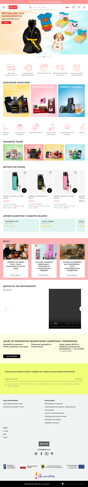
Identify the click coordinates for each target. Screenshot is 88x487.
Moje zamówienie (10, 400)
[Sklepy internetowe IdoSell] (73, 484)
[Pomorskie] (44, 479)
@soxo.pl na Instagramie (19, 286)
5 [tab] (51, 57)
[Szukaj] (30, 7)
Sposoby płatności (53, 419)
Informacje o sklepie (54, 404)
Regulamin (49, 410)
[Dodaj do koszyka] (24, 190)
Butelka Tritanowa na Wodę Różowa (64, 197)
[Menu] (4, 7)
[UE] (44, 471)
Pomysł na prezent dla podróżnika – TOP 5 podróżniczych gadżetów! (72, 266)
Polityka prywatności (54, 413)
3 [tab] (44, 57)
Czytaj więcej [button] (11, 356)
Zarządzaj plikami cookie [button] (56, 416)
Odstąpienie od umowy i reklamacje (60, 407)
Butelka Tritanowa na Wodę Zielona (13, 197)
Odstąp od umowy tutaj (13, 407)
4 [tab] (47, 57)
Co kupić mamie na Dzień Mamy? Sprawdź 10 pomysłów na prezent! (44, 266)
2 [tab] (40, 57)
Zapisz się (78, 379)
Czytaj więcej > (15, 275)
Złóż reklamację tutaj (13, 404)
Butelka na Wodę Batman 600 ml (38, 197)
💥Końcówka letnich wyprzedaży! (44, 2)
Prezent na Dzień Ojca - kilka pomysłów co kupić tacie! (15, 265)
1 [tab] (37, 57)
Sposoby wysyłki (52, 423)
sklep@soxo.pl (44, 449)
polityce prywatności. (13, 386)
